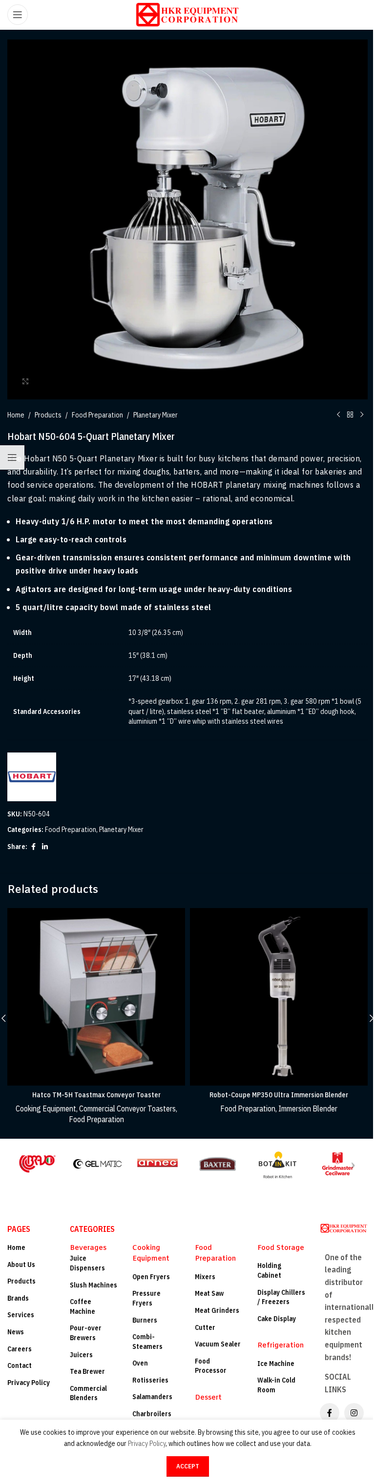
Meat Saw (209, 1293)
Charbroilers (151, 1413)
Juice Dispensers (87, 1263)
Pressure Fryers (146, 1298)
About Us (21, 1264)
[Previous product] (338, 415)
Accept (187, 1466)
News (15, 1331)
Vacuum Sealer (218, 1344)
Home (15, 415)
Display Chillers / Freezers (281, 1297)
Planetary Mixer (155, 415)
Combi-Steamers (147, 1341)
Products (48, 415)
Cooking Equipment (46, 1108)
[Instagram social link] (354, 1413)
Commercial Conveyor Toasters (127, 1108)
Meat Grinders (217, 1310)
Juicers (81, 1354)
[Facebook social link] (33, 846)
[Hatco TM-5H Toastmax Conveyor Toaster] (96, 997)
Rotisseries (150, 1380)
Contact (19, 1365)
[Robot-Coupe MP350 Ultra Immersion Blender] (279, 997)
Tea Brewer (87, 1371)
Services (20, 1314)
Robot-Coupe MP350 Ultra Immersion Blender (278, 1094)
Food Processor (211, 1366)
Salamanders (152, 1396)
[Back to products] (350, 415)
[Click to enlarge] (26, 381)
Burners (144, 1320)
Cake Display (276, 1318)
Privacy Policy (28, 1382)
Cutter (205, 1327)
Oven (140, 1363)
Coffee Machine (82, 1306)
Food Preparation (97, 415)
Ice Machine (275, 1363)
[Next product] (362, 415)
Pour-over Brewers (86, 1333)
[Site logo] (187, 14)
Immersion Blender (307, 1108)
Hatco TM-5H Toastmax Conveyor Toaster (96, 1094)
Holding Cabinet (269, 1270)
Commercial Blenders (88, 1393)
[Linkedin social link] (45, 846)
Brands (18, 1298)
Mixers (205, 1276)
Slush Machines (93, 1285)
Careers (19, 1349)
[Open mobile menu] (17, 14)
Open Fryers (151, 1276)
